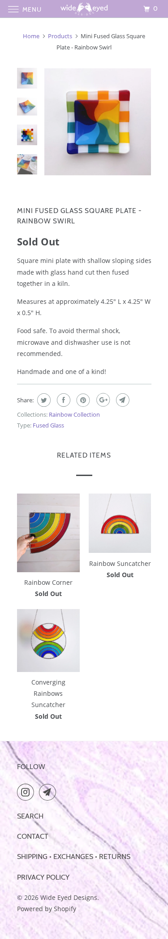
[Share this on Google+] (102, 400)
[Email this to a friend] (121, 400)
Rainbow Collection (74, 414)
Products (60, 36)
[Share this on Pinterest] (82, 400)
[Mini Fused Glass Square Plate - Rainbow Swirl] (109, 122)
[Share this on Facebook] (62, 400)
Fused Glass (48, 425)
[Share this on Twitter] (43, 400)
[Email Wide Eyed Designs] (49, 792)
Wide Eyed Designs (68, 897)
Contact (32, 836)
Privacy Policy (43, 877)
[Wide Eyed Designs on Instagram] (27, 792)
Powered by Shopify (46, 908)
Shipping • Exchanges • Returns (73, 856)
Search (30, 816)
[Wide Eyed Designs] (84, 9)
